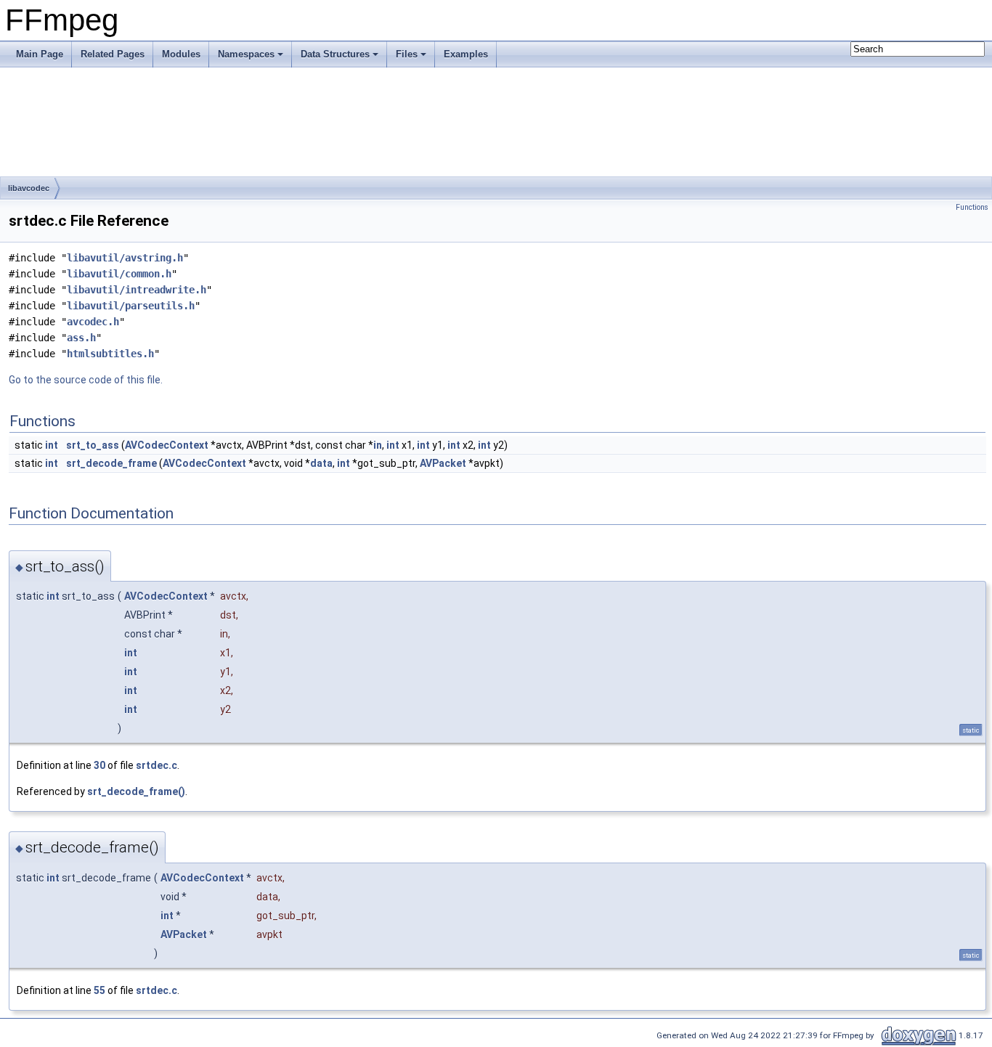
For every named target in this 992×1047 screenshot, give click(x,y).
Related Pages (113, 54)
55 (99, 990)
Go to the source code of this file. (86, 380)
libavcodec (28, 188)
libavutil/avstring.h (125, 258)
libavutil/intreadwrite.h (136, 290)
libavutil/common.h (119, 274)
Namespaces (246, 54)
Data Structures (335, 54)
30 (99, 765)
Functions (972, 207)
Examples (466, 54)
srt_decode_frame (111, 463)
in (377, 445)
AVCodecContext (166, 445)
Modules (181, 54)
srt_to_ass (92, 445)
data (321, 463)
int (51, 445)
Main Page (39, 54)
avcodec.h (93, 321)
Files (407, 54)
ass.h (81, 337)
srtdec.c (156, 765)
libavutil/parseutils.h (131, 305)
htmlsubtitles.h (110, 353)
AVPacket (443, 463)
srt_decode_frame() (136, 791)
